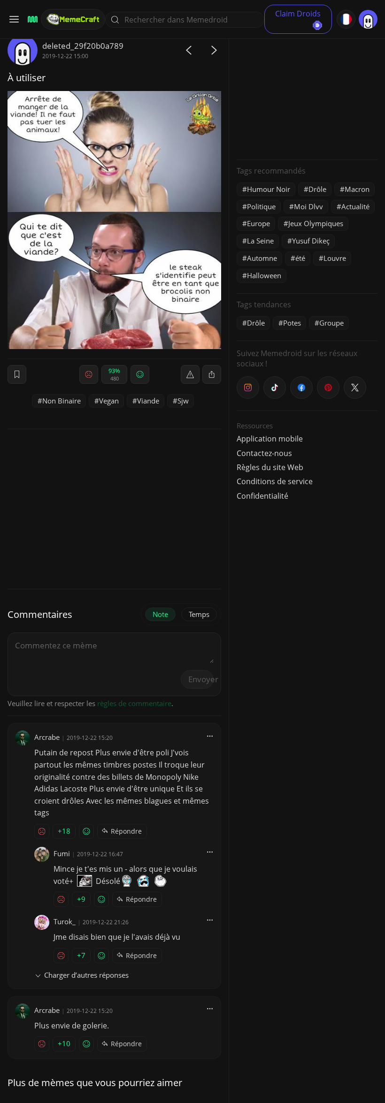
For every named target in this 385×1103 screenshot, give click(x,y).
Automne (262, 258)
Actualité (355, 206)
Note (160, 614)
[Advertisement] (307, 93)
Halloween (264, 275)
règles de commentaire (134, 703)
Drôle (317, 189)
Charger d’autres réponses (86, 975)
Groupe (331, 322)
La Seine (260, 240)
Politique (261, 206)
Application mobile (270, 439)
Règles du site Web (270, 467)
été (300, 258)
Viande (148, 400)
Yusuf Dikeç (311, 240)
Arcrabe (47, 737)
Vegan (109, 400)
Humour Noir (268, 189)
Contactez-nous (264, 453)
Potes (292, 322)
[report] (190, 374)
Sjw (183, 400)
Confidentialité (262, 496)
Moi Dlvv (308, 206)
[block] (211, 374)
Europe (258, 223)
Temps (199, 614)
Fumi (62, 853)
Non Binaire (61, 400)
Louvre (334, 258)
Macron (357, 189)
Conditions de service (275, 481)
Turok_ (64, 921)
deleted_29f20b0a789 (82, 45)
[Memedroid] (31, 19)
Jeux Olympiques (315, 223)
